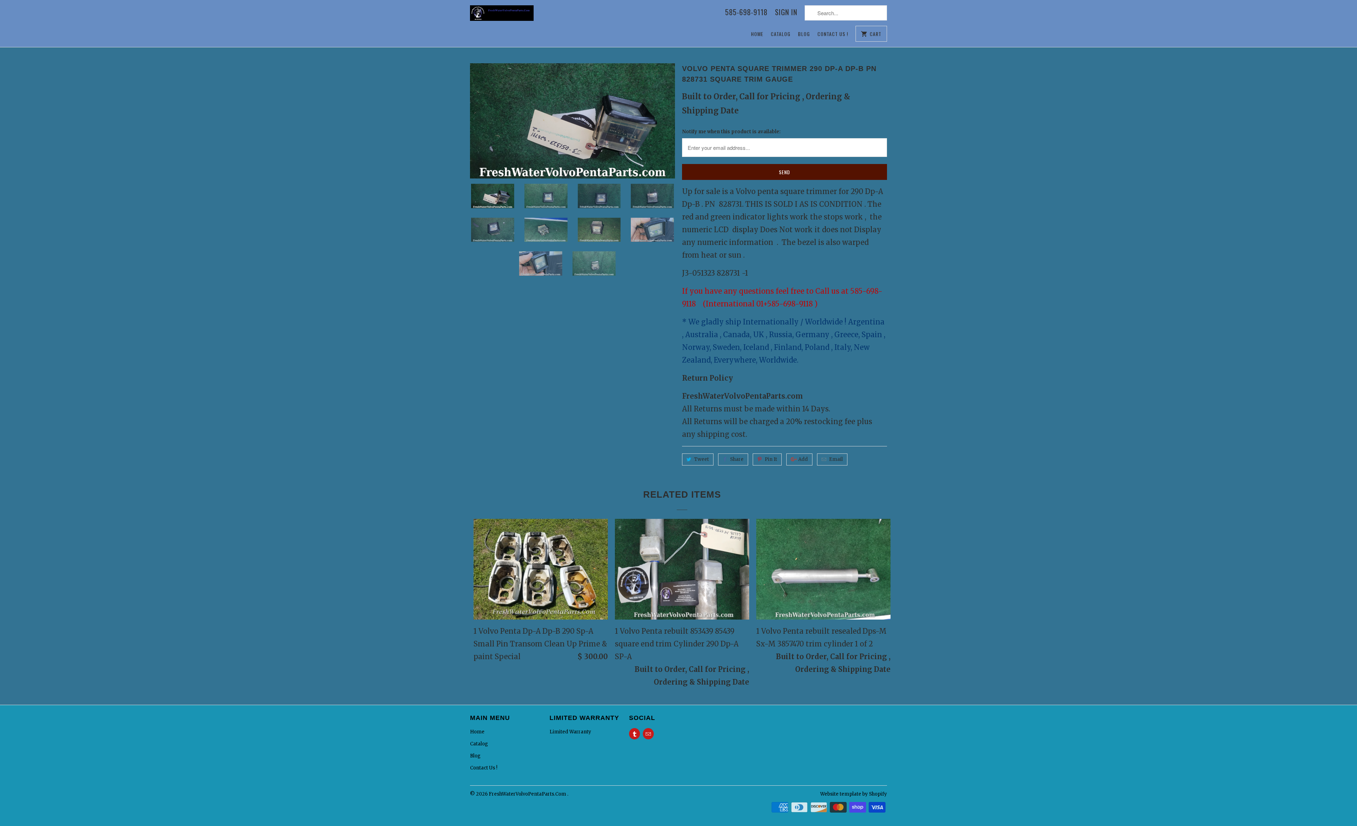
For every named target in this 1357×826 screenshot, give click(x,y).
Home (757, 33)
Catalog (781, 33)
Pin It (771, 459)
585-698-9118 (746, 12)
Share (737, 459)
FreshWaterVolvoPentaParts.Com (528, 794)
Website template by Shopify (853, 794)
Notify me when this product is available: (731, 132)
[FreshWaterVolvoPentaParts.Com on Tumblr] (634, 733)
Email (836, 459)
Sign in (786, 12)
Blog (804, 33)
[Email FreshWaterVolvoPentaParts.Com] (648, 733)
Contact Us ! (832, 33)
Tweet (701, 459)
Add (803, 459)
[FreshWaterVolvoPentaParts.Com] (502, 16)
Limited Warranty (570, 732)
